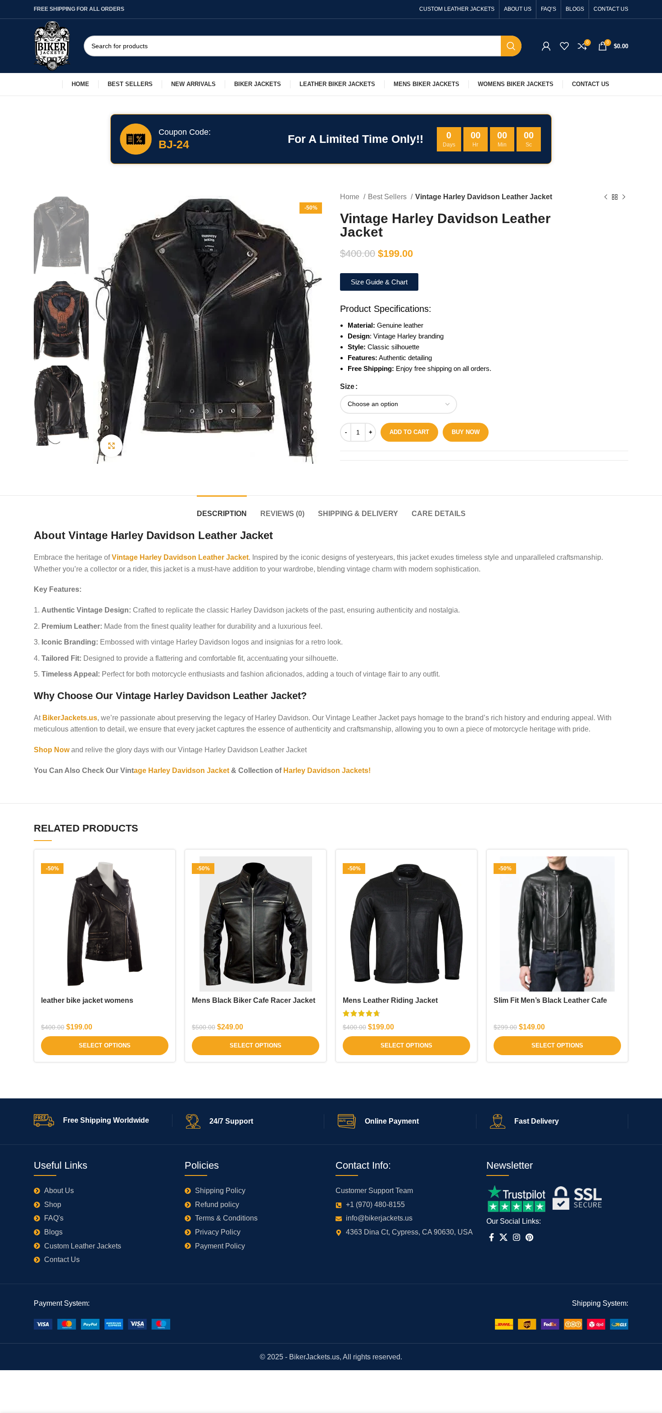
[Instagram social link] (516, 1237)
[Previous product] (605, 197)
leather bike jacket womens (87, 1000)
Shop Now (51, 750)
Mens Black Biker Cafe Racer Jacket (253, 1000)
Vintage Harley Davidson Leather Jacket (180, 557)
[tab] (222, 509)
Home (350, 197)
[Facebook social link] (491, 1237)
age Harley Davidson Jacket (181, 770)
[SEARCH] (511, 46)
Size (347, 386)
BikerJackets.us (69, 718)
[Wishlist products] (564, 46)
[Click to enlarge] (111, 445)
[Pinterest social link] (529, 1237)
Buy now (466, 432)
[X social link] (503, 1237)
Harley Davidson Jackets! (327, 770)
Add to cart (409, 432)
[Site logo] (52, 45)
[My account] (546, 46)
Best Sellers (388, 197)
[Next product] (623, 197)
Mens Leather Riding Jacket (390, 1000)
